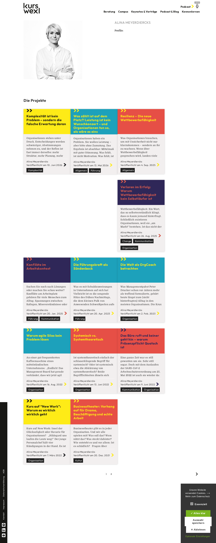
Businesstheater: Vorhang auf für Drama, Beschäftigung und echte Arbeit (93, 412)
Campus (123, 11)
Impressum (3, 504)
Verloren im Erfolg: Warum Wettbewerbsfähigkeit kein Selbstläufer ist (138, 193)
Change (126, 241)
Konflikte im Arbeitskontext (38, 267)
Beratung (109, 11)
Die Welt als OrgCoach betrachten (138, 267)
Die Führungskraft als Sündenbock (90, 267)
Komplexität (35, 170)
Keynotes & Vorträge (144, 11)
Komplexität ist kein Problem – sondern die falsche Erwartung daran (46, 120)
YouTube (3, 535)
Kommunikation (144, 241)
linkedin (3, 530)
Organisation (129, 247)
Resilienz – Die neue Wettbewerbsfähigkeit (138, 118)
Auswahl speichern (198, 521)
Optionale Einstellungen (197, 536)
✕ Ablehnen (198, 529)
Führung (95, 170)
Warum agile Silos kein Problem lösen (44, 337)
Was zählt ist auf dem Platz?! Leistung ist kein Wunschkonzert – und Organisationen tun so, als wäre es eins (92, 124)
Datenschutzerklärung (3, 486)
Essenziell (201, 504)
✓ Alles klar (198, 513)
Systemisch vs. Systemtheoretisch (88, 337)
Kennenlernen (191, 11)
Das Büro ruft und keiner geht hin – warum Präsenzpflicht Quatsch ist (139, 341)
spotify (3, 525)
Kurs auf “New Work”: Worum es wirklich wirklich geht (43, 410)
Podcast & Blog (169, 11)
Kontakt (3, 516)
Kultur (78, 460)
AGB (3, 471)
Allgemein (81, 170)
